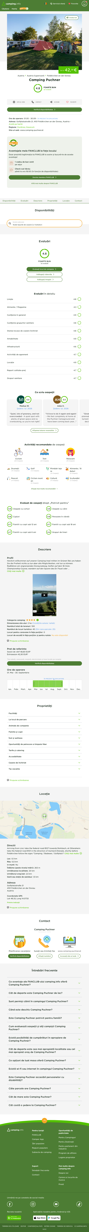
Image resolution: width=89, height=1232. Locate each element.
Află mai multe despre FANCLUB (44, 183)
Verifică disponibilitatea (43, 109)
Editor (23, 1226)
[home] (15, 1129)
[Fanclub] (24, 8)
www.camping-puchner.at (31, 130)
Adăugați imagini (44, 279)
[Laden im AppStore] (39, 1218)
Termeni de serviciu (65, 1226)
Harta (14, 9)
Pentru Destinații (66, 1142)
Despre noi (63, 1173)
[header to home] (11, 4)
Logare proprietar (67, 1157)
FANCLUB (36, 1135)
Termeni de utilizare (10, 1226)
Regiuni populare (40, 1148)
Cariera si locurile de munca (68, 1178)
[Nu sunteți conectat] (84, 3)
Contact (35, 1175)
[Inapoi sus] (44, 1120)
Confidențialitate (35, 1226)
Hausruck (30, 127)
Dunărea (21, 127)
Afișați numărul (44, 956)
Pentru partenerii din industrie (68, 1147)
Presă (61, 1184)
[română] (46, 3)
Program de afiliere (67, 1153)
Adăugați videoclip (44, 274)
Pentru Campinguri (67, 1137)
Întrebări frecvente (40, 1170)
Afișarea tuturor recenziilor (43, 430)
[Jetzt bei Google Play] (53, 1218)
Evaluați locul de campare (43, 269)
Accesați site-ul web (68, 956)
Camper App (38, 1139)
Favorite (74, 4)
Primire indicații (13, 902)
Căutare (5, 9)
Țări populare (38, 1143)
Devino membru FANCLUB (43, 177)
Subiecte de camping (41, 1152)
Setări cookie (49, 1226)
